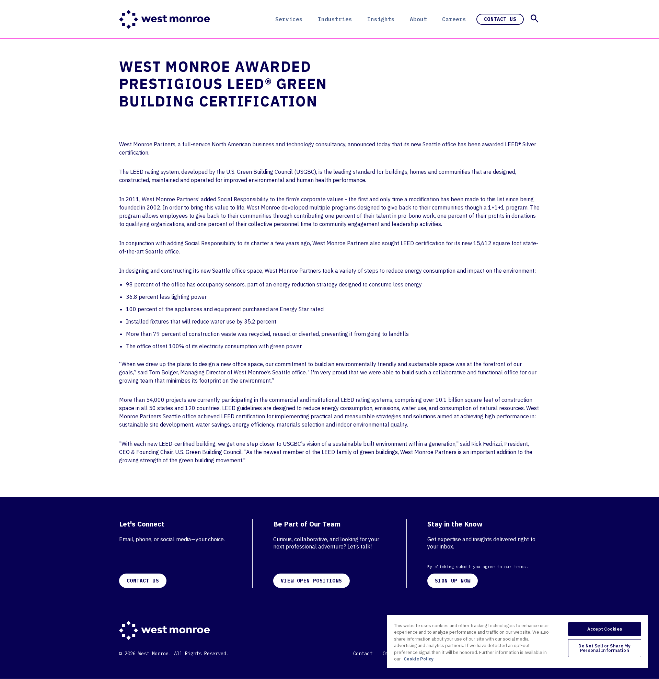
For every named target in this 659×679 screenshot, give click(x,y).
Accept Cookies (604, 629)
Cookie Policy (418, 659)
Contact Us (500, 19)
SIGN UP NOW (452, 581)
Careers (454, 19)
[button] (534, 18)
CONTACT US (143, 581)
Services (289, 19)
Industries (335, 19)
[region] (517, 641)
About (418, 19)
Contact (362, 653)
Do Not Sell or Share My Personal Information (604, 648)
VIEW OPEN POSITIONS (311, 581)
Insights (381, 19)
